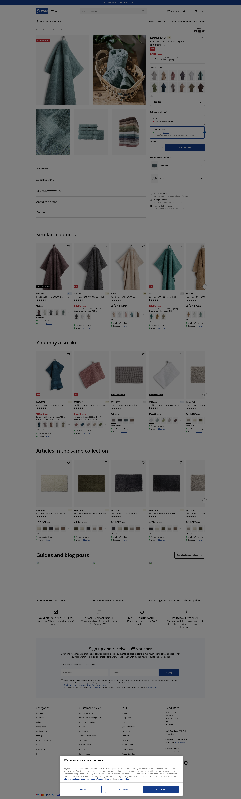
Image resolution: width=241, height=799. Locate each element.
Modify (83, 789)
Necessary (123, 789)
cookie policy (123, 779)
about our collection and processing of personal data (87, 779)
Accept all (160, 789)
